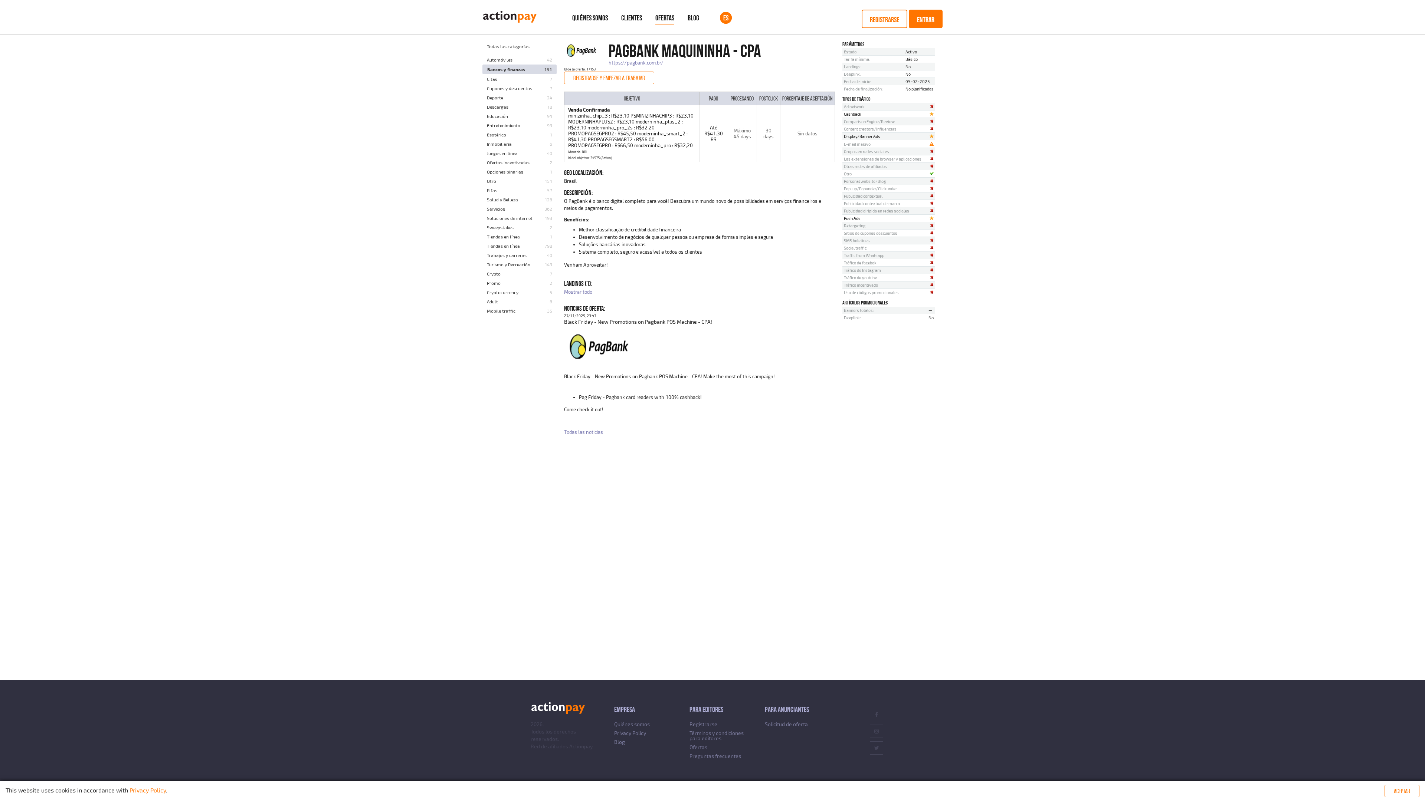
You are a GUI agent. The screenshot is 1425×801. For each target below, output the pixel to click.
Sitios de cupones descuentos (870, 233)
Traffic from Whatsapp (864, 255)
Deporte (495, 97)
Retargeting (854, 225)
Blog (693, 17)
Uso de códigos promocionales (871, 292)
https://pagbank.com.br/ (636, 63)
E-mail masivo (857, 144)
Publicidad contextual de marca (872, 203)
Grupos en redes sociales (866, 151)
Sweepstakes (500, 227)
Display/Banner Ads (862, 136)
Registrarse (884, 19)
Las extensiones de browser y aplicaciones (882, 158)
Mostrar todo (578, 292)
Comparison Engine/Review (869, 121)
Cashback (852, 114)
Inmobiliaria (499, 143)
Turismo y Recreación (508, 264)
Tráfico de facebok (860, 262)
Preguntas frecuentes (715, 756)
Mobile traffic (501, 310)
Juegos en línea (502, 153)
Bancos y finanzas (506, 69)
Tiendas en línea (503, 236)
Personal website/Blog (865, 181)
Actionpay (581, 746)
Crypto (494, 273)
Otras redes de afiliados (865, 166)
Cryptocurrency (502, 292)
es (725, 17)
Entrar (925, 19)
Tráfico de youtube (860, 277)
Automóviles (499, 59)
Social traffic (855, 247)
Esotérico (496, 134)
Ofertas (664, 17)
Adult (492, 301)
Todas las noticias (583, 432)
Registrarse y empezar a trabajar (609, 78)
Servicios (496, 208)
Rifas (492, 190)
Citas (492, 79)
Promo (494, 283)
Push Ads (852, 218)
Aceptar (1402, 791)
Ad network (854, 106)
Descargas (497, 106)
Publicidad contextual (863, 196)
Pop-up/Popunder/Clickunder (870, 188)
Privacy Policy (630, 733)
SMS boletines (857, 240)
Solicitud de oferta (786, 724)
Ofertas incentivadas (508, 162)
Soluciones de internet (510, 218)
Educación (497, 116)
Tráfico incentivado (861, 285)
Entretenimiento (503, 125)
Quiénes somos (590, 17)
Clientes (631, 17)
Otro (491, 181)
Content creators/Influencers (870, 128)
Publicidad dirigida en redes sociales (876, 210)
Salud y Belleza (502, 199)
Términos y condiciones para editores (716, 735)
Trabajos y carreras (507, 255)
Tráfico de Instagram (862, 270)
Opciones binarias (505, 171)
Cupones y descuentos (509, 88)
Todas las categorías (508, 46)
